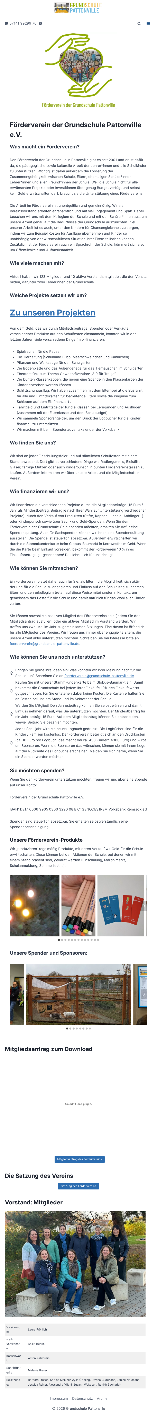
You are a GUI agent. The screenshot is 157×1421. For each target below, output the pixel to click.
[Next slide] (144, 906)
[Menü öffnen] (148, 23)
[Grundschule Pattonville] (78, 7)
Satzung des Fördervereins (78, 1186)
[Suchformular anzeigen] (139, 23)
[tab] (59, 940)
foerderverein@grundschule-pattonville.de (44, 644)
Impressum (59, 1398)
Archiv (102, 1398)
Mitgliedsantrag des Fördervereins (79, 1159)
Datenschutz (82, 1398)
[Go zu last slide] (13, 906)
